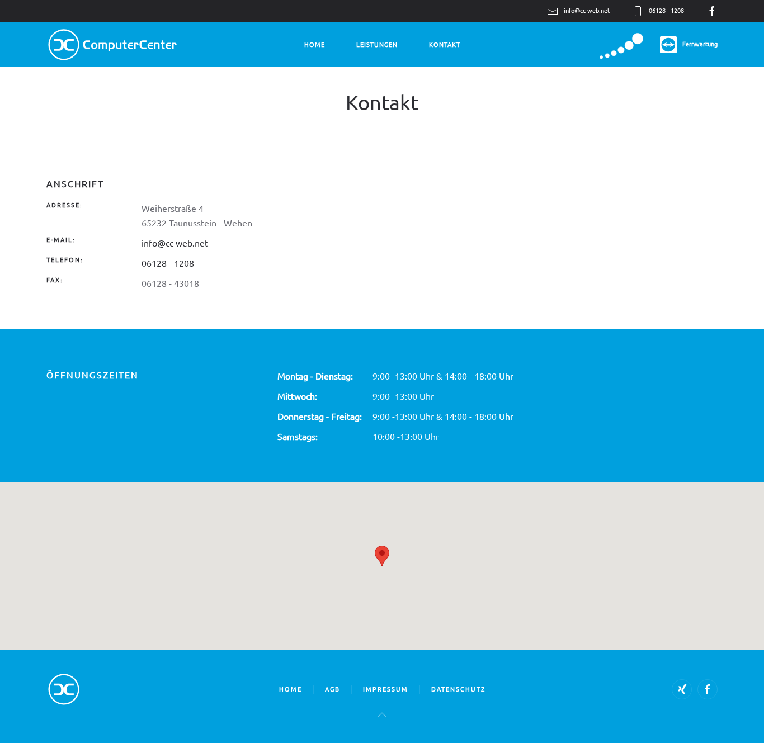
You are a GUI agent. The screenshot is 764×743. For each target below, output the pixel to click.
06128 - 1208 (168, 262)
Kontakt (444, 44)
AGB (332, 688)
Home (314, 44)
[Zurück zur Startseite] (112, 44)
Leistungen (377, 44)
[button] (382, 715)
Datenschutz (458, 688)
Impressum (385, 688)
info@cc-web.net (587, 10)
